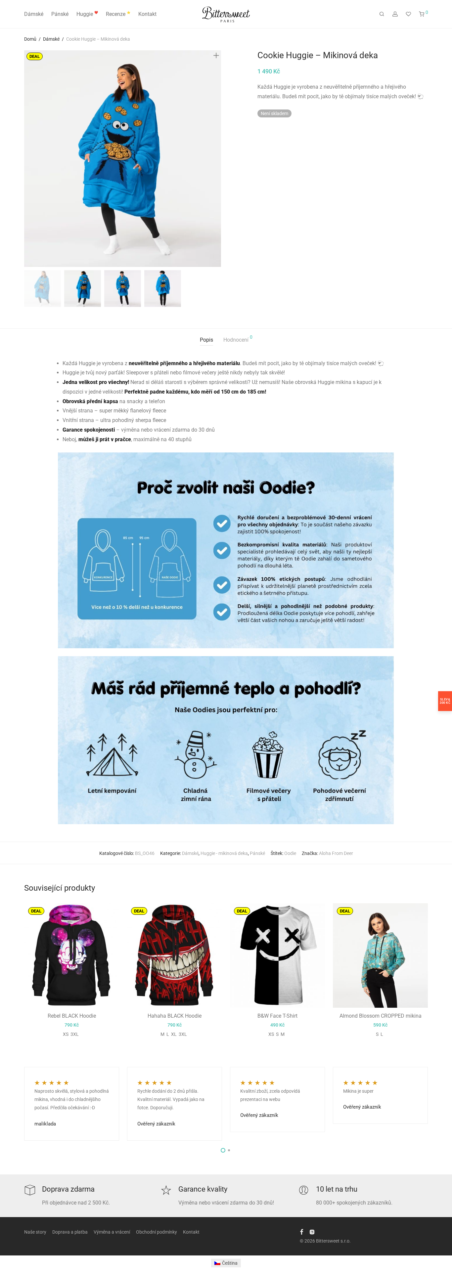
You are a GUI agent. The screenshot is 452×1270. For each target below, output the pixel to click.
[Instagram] (312, 1231)
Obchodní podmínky (156, 1232)
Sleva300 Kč (445, 701)
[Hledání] (381, 14)
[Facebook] (301, 1231)
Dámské (33, 14)
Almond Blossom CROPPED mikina (380, 1016)
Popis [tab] (206, 340)
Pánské (59, 14)
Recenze (118, 14)
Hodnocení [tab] (237, 339)
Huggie (87, 14)
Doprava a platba (70, 1232)
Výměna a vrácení (112, 1232)
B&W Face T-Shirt (277, 1016)
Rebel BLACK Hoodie (72, 1016)
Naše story (35, 1232)
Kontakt (147, 14)
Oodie (290, 853)
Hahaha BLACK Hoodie (175, 1016)
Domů (30, 39)
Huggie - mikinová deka (224, 853)
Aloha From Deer (336, 853)
